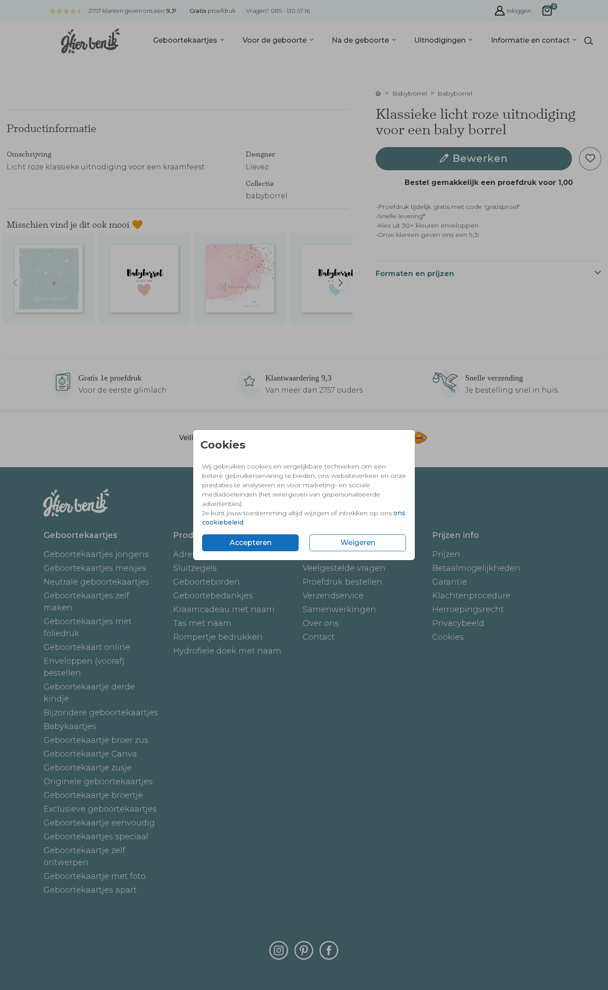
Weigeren (357, 542)
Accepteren (251, 542)
